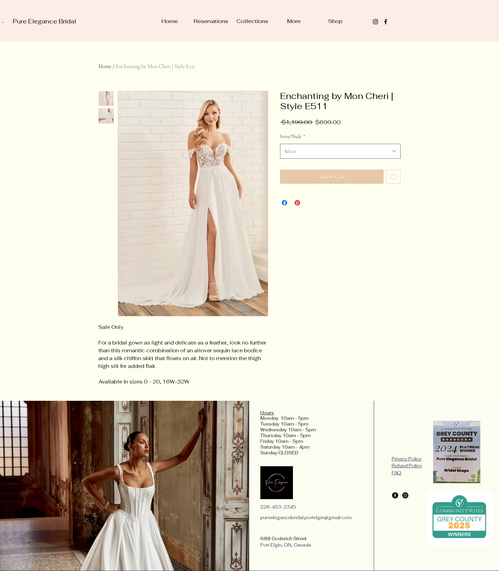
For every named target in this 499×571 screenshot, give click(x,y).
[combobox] (340, 151)
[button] (252, 21)
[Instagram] (405, 495)
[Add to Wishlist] (393, 177)
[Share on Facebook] (284, 203)
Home (104, 66)
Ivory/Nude (292, 136)
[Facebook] (395, 495)
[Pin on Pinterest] (297, 203)
